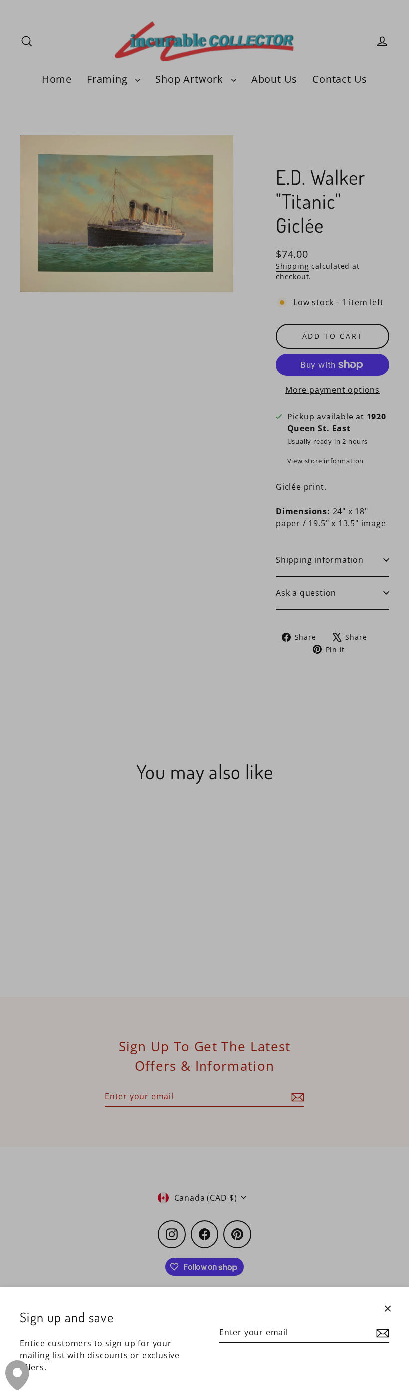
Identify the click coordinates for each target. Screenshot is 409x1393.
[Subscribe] (381, 1332)
